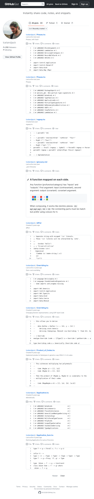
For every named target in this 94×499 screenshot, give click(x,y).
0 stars (56, 44)
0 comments (46, 44)
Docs (55, 487)
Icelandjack (30, 35)
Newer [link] (55, 476)
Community (48, 487)
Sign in (74, 4)
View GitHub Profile (13, 57)
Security (32, 487)
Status (39, 487)
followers (11, 47)
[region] (58, 59)
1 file (29, 44)
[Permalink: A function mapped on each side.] (28, 179)
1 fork (36, 86)
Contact (62, 487)
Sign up (84, 4)
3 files (30, 402)
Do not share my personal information (47, 489)
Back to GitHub (61, 4)
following (7, 50)
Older (62, 476)
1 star (56, 128)
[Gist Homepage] (12, 4)
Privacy (25, 487)
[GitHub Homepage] (39, 492)
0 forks (37, 44)
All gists (50, 4)
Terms (18, 487)
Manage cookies (72, 487)
